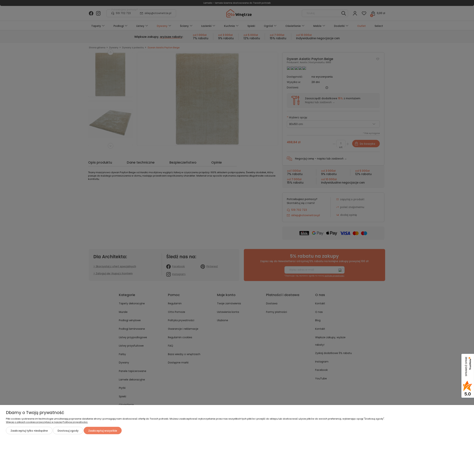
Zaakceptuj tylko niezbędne (29, 431)
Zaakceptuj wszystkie (102, 431)
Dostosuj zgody (68, 431)
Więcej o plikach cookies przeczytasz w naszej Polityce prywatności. (47, 422)
